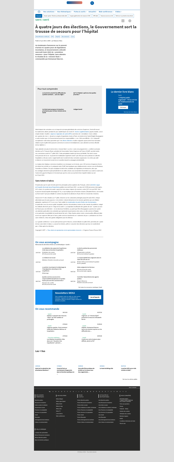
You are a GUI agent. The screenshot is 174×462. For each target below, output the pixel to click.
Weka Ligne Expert (60, 401)
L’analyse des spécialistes (41, 432)
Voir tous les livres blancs (130, 112)
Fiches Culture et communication (85, 422)
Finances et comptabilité (41, 410)
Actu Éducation (102, 417)
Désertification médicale (42, 36)
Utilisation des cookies (125, 413)
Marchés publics (39, 400)
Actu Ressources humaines (105, 402)
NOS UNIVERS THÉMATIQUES (40, 396)
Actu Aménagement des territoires (107, 419)
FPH (52, 36)
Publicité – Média (124, 408)
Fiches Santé (80, 415)
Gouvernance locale (40, 407)
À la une (38, 16)
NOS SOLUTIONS (61, 395)
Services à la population (41, 412)
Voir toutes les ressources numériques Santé (90, 287)
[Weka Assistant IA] (74, 2)
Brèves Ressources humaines (42, 435)
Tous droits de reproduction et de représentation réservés (64, 230)
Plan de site (123, 423)
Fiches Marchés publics (83, 400)
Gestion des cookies (125, 411)
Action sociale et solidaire (41, 405)
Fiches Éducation (81, 417)
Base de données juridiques (42, 440)
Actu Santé (101, 415)
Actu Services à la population (106, 412)
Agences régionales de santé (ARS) (61, 134)
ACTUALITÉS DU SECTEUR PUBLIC (104, 396)
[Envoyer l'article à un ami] (133, 20)
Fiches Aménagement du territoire (85, 419)
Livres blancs (59, 413)
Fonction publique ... (54, 337)
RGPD (121, 418)
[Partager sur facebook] (129, 20)
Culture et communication (41, 422)
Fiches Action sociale (82, 405)
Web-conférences (60, 416)
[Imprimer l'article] (136, 20)
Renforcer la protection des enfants (124, 16)
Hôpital (58, 36)
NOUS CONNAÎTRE (126, 395)
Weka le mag (59, 406)
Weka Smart (59, 403)
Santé (38, 19)
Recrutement (65, 36)
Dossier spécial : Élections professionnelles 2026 (55, 16)
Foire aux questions (124, 404)
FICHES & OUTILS (81, 396)
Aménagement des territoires (42, 419)
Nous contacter (132, 387)
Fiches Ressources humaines (84, 402)
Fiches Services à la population (85, 412)
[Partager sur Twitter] (126, 20)
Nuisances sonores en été (107, 16)
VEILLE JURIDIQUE (41, 429)
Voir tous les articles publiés (130, 379)
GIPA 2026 (95, 16)
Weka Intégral (59, 399)
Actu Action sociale (103, 405)
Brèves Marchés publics (41, 437)
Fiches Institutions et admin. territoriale (86, 407)
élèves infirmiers (67, 140)
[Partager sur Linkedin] (122, 20)
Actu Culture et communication (106, 422)
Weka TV (58, 411)
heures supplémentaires (82, 131)
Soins (72, 36)
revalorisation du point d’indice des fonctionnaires (81, 202)
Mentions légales (124, 416)
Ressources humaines (40, 402)
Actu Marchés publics (104, 400)
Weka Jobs (59, 408)
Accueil (39, 12)
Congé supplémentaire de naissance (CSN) (80, 16)
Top (49, 391)
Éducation (37, 417)
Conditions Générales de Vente (127, 421)
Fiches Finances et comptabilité (85, 410)
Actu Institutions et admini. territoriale (108, 407)
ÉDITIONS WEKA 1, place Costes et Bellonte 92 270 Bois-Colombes (126, 400)
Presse (121, 406)
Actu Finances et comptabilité (106, 410)
